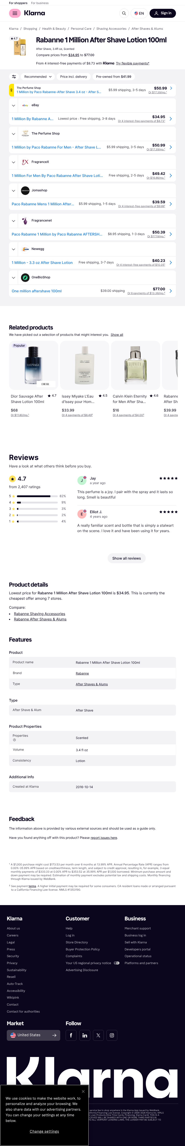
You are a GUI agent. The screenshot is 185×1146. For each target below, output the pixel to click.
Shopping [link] (30, 29)
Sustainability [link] (16, 970)
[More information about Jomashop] (13, 190)
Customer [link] (77, 919)
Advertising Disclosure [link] (82, 970)
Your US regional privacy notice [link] (88, 963)
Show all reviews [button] (126, 558)
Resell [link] (11, 977)
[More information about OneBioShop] (13, 277)
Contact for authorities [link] (23, 1011)
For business (40, 3)
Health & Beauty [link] (54, 29)
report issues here (104, 837)
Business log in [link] (135, 935)
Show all (117, 335)
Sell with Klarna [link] (136, 942)
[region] (44, 1115)
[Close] (83, 1091)
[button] (139, 13)
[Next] (169, 378)
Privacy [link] (12, 963)
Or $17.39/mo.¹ (157, 92)
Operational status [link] (138, 956)
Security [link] (13, 956)
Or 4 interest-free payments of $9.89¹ (141, 206)
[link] (71, 1035)
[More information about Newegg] (13, 249)
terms (32, 886)
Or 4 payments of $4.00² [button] (128, 415)
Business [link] (135, 919)
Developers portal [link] (137, 949)
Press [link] (11, 949)
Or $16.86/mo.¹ (156, 177)
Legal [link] (11, 942)
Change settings (44, 1131)
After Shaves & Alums (92, 684)
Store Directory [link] (77, 942)
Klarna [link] (13, 29)
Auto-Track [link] (15, 984)
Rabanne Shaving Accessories (39, 613)
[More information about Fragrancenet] (13, 220)
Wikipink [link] (13, 998)
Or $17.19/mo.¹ (156, 236)
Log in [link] (70, 935)
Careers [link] (12, 935)
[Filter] (14, 76)
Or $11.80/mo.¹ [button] (20, 415)
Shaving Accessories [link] (111, 29)
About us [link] (13, 928)
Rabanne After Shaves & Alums (40, 619)
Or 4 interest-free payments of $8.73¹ (141, 121)
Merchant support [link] (138, 928)
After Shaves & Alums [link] (147, 29)
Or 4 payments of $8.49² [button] (77, 415)
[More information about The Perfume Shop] (13, 133)
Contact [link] (12, 1004)
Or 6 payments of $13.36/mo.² (146, 293)
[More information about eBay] (13, 105)
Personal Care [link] (81, 29)
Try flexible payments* (132, 63)
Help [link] (69, 928)
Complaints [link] (74, 956)
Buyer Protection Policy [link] (83, 949)
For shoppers (18, 3)
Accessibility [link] (16, 991)
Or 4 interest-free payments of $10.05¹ (140, 264)
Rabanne (82, 673)
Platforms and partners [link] (141, 963)
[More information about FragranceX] (13, 162)
